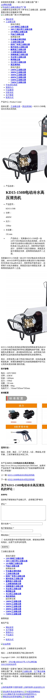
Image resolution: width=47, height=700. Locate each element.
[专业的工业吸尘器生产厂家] (13, 7)
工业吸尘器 (10, 22)
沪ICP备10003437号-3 (18, 662)
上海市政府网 (7, 687)
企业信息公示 (39, 687)
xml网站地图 (6, 5)
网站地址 (5, 535)
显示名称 (5, 524)
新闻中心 (9, 87)
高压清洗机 (27, 106)
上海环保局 (28, 687)
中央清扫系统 (11, 85)
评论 (3, 504)
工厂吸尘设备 (39, 671)
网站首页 (9, 19)
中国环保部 (18, 687)
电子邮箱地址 (7, 528)
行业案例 (9, 90)
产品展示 (9, 635)
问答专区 (9, 92)
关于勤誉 (9, 95)
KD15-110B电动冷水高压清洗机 (21, 475)
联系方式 (9, 97)
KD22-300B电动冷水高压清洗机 (21, 479)
